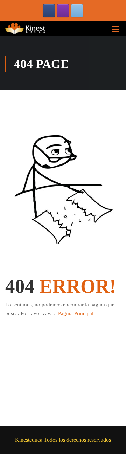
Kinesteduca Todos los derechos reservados (63, 440)
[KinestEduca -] (26, 28)
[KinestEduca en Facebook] (49, 10)
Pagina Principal (75, 313)
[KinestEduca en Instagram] (63, 10)
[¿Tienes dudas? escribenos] (77, 10)
